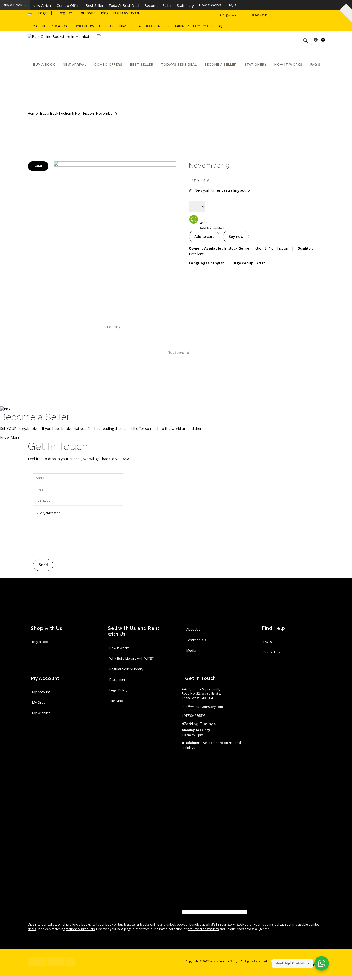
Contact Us (271, 652)
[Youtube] (183, 912)
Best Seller (105, 26)
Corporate (87, 12)
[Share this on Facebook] (183, 761)
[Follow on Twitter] (288, 15)
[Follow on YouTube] (298, 15)
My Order (39, 702)
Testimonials (196, 640)
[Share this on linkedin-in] (183, 895)
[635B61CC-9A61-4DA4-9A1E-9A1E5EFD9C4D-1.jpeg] (115, 165)
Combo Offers (83, 26)
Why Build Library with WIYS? (131, 658)
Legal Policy (118, 690)
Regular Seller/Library (126, 669)
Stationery (181, 26)
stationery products (80, 929)
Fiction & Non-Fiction (77, 113)
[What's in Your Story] (58, 36)
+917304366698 (193, 715)
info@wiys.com (230, 15)
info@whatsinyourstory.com (202, 706)
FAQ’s (220, 26)
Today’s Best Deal (130, 26)
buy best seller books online (138, 924)
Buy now (236, 236)
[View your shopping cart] (320, 42)
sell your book (102, 924)
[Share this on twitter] (183, 839)
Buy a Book (12, 5)
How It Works (119, 648)
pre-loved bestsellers (203, 929)
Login (42, 12)
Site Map (116, 700)
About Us (193, 629)
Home (33, 113)
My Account (41, 692)
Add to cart (204, 236)
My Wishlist (41, 713)
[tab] (176, 352)
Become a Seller (157, 26)
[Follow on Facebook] (278, 15)
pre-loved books (78, 924)
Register (65, 12)
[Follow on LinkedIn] (309, 15)
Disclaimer (117, 679)
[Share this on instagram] (183, 787)
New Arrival (60, 26)
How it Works (210, 5)
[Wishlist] (312, 42)
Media (191, 650)
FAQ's (231, 5)
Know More (10, 437)
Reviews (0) (178, 353)
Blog (104, 12)
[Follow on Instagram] (319, 15)
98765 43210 (260, 15)
